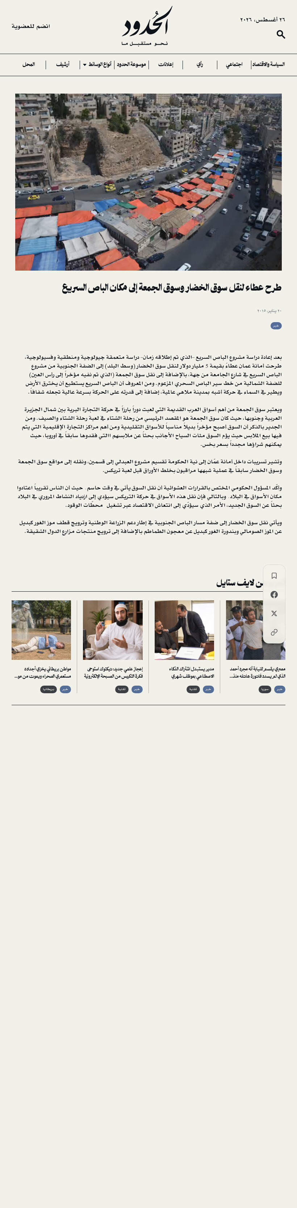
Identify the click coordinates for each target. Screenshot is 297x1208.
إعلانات (165, 65)
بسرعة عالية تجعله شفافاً (61, 392)
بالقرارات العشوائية (188, 488)
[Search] (281, 34)
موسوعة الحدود (131, 65)
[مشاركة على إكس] (274, 613)
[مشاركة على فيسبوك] (274, 594)
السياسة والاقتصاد (268, 65)
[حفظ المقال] (274, 575)
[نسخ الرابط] (274, 632)
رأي (200, 65)
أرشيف (62, 65)
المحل (28, 65)
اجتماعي (234, 65)
